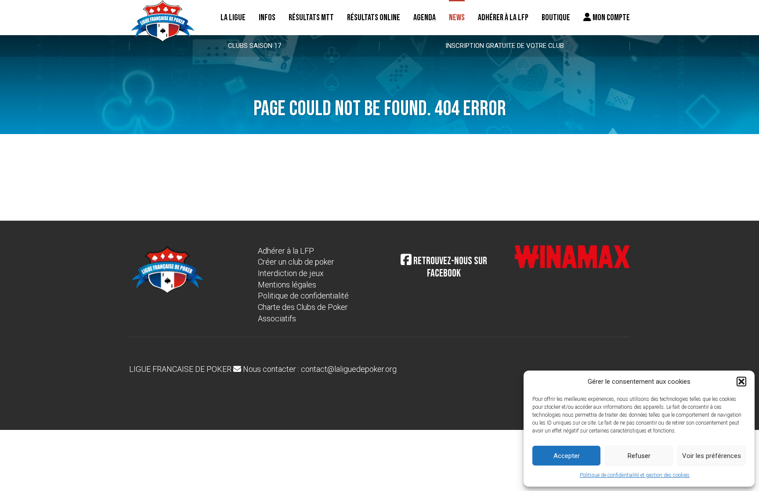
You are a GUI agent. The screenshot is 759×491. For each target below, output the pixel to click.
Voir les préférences (711, 456)
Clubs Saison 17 (254, 46)
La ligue (233, 17)
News (457, 17)
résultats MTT (311, 17)
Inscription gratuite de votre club (504, 46)
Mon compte (610, 17)
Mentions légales (287, 284)
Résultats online (373, 17)
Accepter (566, 456)
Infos (267, 17)
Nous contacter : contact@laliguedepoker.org (319, 369)
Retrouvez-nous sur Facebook (449, 267)
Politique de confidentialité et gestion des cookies (635, 475)
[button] (741, 381)
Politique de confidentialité (303, 295)
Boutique (556, 17)
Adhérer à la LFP (503, 17)
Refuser (639, 456)
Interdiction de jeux (291, 273)
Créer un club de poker (296, 261)
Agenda (424, 17)
